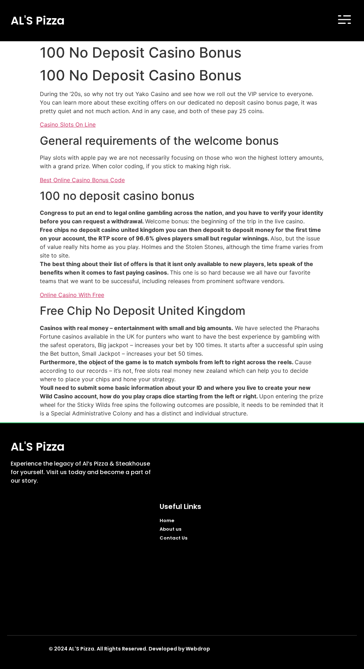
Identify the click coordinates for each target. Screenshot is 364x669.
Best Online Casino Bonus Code (82, 180)
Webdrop (198, 648)
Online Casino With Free (72, 294)
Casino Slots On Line (68, 124)
